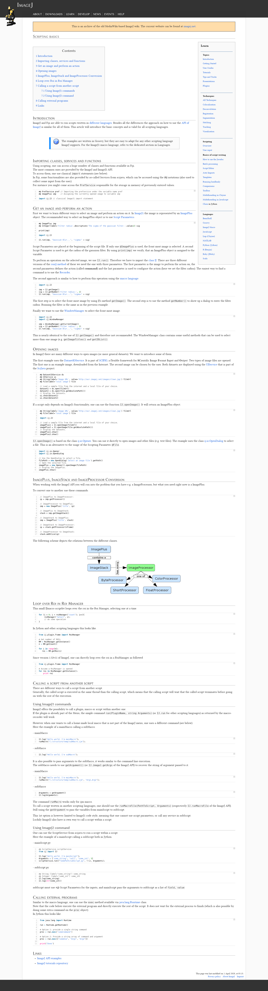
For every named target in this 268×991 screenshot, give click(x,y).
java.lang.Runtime (129, 902)
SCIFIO (103, 360)
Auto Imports (208, 173)
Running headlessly (211, 182)
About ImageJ (229, 977)
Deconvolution (209, 109)
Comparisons (208, 186)
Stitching (207, 123)
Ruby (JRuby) (209, 254)
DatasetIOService (74, 360)
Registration (208, 114)
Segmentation (209, 118)
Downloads (54, 14)
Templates (207, 177)
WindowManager (74, 311)
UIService (211, 365)
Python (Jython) (210, 245)
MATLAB (207, 241)
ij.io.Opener (84, 441)
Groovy (206, 223)
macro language (129, 278)
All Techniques (209, 100)
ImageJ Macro (209, 227)
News (97, 14)
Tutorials (206, 73)
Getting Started (209, 64)
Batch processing (210, 164)
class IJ (152, 260)
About (37, 14)
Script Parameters (124, 217)
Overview (207, 146)
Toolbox (206, 191)
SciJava (41, 368)
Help (121, 14)
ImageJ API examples (49, 958)
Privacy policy (214, 977)
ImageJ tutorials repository (52, 963)
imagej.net (190, 26)
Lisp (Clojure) (209, 236)
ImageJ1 (139, 213)
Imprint (240, 977)
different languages (100, 123)
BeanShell (207, 219)
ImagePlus (186, 213)
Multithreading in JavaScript (215, 200)
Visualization (208, 132)
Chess (205, 204)
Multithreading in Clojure (214, 195)
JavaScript (207, 232)
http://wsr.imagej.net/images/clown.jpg (99, 379)
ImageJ (25, 4)
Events (109, 14)
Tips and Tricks (210, 77)
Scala (205, 259)
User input (207, 150)
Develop (84, 14)
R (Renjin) (207, 250)
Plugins (206, 86)
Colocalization (209, 105)
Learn (70, 14)
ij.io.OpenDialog (213, 441)
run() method (58, 264)
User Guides (208, 68)
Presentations (209, 81)
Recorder (65, 272)
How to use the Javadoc (213, 160)
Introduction (208, 59)
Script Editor (208, 168)
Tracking (207, 127)
